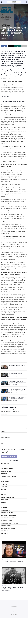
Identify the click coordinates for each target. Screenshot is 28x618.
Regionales (4, 502)
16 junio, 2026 (11, 392)
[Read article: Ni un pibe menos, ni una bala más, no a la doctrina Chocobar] (14, 575)
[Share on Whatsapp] (17, 46)
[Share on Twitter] (11, 46)
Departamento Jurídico (7, 468)
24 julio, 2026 (11, 376)
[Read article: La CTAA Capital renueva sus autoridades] (4, 375)
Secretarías (4, 530)
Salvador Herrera (6, 507)
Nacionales (4, 486)
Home (2, 41)
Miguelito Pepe (5, 481)
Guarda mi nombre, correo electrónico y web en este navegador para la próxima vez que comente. (14, 451)
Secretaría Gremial (6, 525)
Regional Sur (4, 499)
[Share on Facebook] (4, 46)
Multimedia (4, 484)
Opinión (3, 492)
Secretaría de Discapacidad (8, 515)
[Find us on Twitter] (11, 614)
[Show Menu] (1, 2)
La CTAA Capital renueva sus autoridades (14, 101)
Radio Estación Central (7, 497)
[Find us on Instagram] (13, 614)
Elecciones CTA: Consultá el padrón (12, 99)
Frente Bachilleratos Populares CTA (11, 479)
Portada (3, 494)
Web (2, 443)
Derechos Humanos (6, 471)
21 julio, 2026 (11, 384)
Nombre (3, 431)
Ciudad (9, 41)
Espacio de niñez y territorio (9, 476)
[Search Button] (26, 2)
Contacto (14, 603)
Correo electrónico (6, 437)
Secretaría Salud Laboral (8, 528)
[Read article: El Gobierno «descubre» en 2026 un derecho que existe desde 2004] (4, 391)
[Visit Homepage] (14, 2)
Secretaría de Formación (8, 517)
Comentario (4, 414)
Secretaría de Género (7, 520)
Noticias (5, 41)
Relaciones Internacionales (9, 504)
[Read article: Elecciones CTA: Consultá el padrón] (4, 367)
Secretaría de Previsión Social (9, 523)
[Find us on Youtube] (15, 614)
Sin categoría (4, 533)
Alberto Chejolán (6, 463)
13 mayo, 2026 (11, 400)
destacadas (4, 473)
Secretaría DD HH (5, 510)
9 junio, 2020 (4, 38)
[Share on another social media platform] (24, 46)
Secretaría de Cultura (7, 512)
